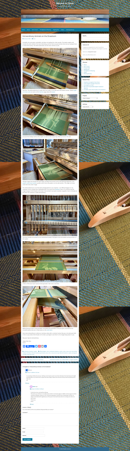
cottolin (60, 351)
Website (24, 435)
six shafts (24, 354)
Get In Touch (35, 29)
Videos (62, 29)
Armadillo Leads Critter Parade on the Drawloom (94, 89)
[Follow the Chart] (50, 159)
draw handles (74, 351)
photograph (74, 353)
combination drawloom (28, 351)
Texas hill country (30, 354)
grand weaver (43, 353)
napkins (35, 351)
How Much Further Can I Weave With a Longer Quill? (63, 359)
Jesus (47, 353)
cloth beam (49, 330)
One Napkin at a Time (88, 85)
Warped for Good (65, 3)
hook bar (41, 92)
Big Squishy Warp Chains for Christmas (33, 359)
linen (50, 353)
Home (23, 29)
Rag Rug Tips (56, 29)
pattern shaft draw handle (29, 183)
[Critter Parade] (50, 306)
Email (23, 432)
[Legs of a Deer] (50, 68)
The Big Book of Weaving (45, 29)
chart (48, 351)
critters (64, 351)
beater (53, 92)
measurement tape (55, 353)
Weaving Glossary (70, 29)
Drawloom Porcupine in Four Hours (92, 82)
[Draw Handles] (50, 215)
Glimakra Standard (35, 353)
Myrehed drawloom (64, 353)
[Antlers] (50, 261)
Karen (34, 38)
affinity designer (42, 351)
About (28, 29)
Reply (28, 383)
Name (23, 428)
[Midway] (50, 114)
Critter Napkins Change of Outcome (92, 83)
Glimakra (29, 353)
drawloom (57, 189)
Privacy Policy (87, 67)
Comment (25, 412)
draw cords (68, 351)
